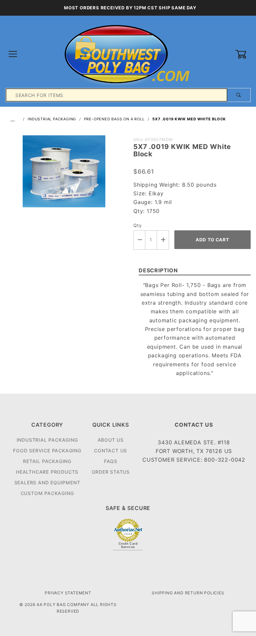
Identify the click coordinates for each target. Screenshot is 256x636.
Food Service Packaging (47, 450)
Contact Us (110, 450)
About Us (111, 440)
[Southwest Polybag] (128, 54)
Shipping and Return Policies (188, 592)
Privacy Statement (68, 592)
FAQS (110, 461)
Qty (137, 225)
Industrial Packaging (47, 440)
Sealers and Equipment (47, 482)
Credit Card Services (128, 545)
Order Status (111, 472)
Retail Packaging (47, 461)
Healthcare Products (47, 472)
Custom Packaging (47, 493)
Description (158, 270)
